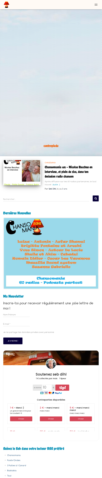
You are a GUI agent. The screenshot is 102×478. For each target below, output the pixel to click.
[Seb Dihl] (7, 4)
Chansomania (50, 163)
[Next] (93, 253)
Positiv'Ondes (13, 460)
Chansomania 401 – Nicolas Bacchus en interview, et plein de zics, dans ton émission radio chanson (68, 171)
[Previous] (9, 253)
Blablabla (11, 470)
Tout (9, 475)
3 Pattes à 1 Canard (16, 465)
